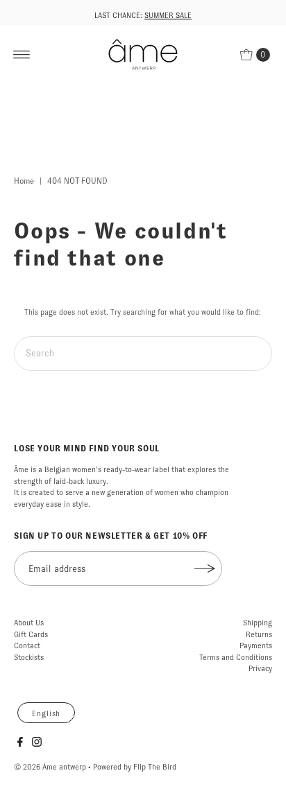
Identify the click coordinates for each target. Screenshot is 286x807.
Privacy (260, 668)
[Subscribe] (204, 568)
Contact (27, 645)
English (46, 713)
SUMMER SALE (168, 15)
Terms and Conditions (235, 657)
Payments (255, 645)
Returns (259, 634)
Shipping (257, 622)
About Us (29, 622)
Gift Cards (31, 634)
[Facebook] (20, 744)
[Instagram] (37, 744)
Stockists (29, 657)
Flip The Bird (154, 767)
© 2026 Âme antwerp (50, 767)
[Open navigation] (22, 54)
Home (24, 181)
